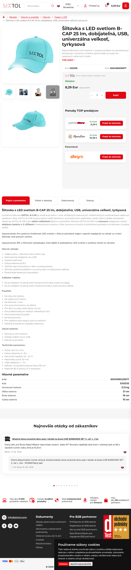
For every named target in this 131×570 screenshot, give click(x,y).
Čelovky (47, 17)
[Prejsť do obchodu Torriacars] (76, 123)
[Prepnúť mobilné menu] (125, 5)
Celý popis (67, 60)
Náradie (13, 17)
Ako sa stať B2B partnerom (83, 529)
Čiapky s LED (60, 17)
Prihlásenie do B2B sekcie (83, 522)
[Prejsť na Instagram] (10, 526)
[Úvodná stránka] (4, 17)
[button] (54, 485)
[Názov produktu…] (40, 5)
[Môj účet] (85, 6)
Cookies (40, 540)
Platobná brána (43, 543)
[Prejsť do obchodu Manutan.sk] (76, 137)
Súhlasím (63, 564)
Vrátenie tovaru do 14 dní (48, 536)
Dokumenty (68, 200)
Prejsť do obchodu (111, 123)
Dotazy (90, 200)
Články (39, 547)
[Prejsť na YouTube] (16, 526)
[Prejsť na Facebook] (4, 526)
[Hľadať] (53, 6)
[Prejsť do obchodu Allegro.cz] (76, 157)
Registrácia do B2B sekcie (83, 525)
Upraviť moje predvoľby (80, 564)
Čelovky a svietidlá (30, 17)
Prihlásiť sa (94, 5)
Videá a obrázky (43, 200)
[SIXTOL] (12, 5)
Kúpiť (116, 95)
